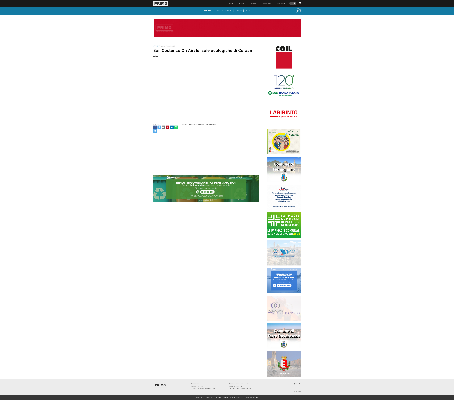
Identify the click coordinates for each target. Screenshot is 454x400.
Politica (238, 11)
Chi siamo (267, 3)
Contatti (281, 3)
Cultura (229, 11)
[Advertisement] (208, 151)
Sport (247, 11)
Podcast (253, 3)
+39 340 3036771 (235, 386)
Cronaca (219, 11)
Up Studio (297, 391)
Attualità (208, 11)
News (231, 3)
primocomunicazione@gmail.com (203, 388)
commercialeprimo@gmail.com (240, 388)
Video (241, 3)
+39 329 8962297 (197, 386)
